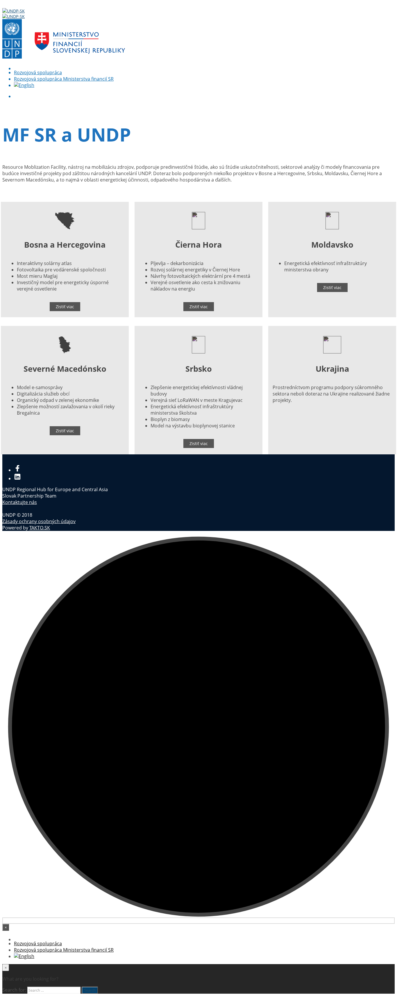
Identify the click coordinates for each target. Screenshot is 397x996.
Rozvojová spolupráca (38, 72)
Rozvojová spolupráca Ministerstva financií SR (64, 79)
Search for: (14, 990)
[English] (24, 85)
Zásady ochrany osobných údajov (39, 521)
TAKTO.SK (39, 528)
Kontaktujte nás (19, 502)
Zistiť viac (65, 306)
